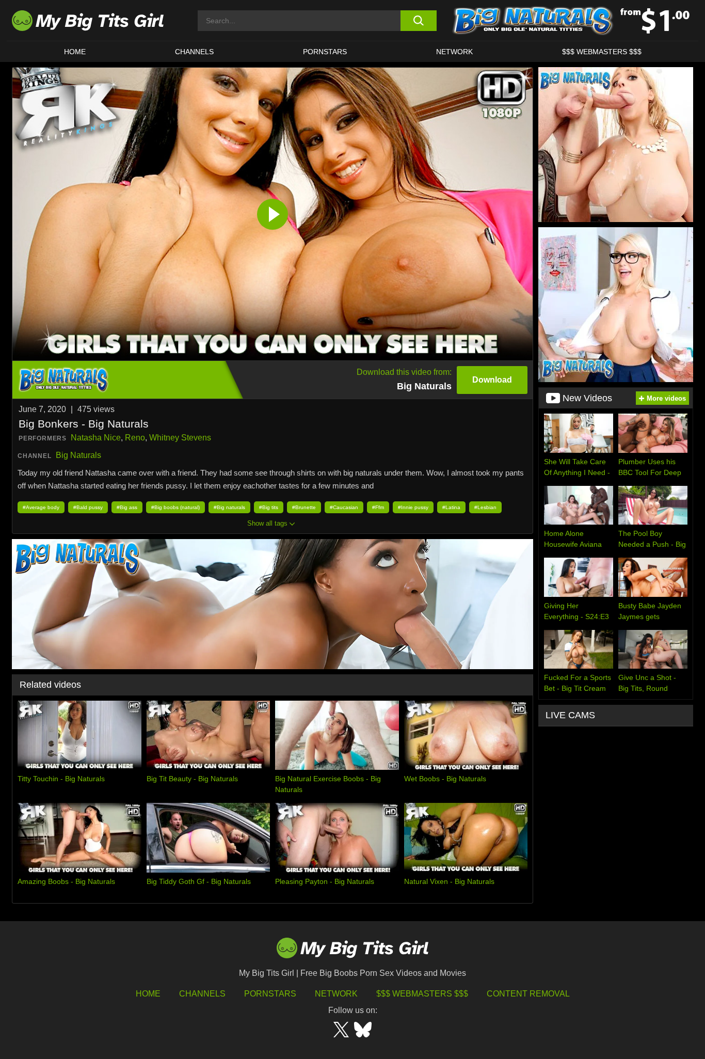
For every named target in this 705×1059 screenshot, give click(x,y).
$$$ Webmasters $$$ (422, 993)
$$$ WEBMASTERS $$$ (602, 52)
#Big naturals (229, 507)
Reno (135, 437)
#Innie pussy (413, 507)
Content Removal (528, 993)
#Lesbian (485, 507)
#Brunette (304, 507)
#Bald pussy (88, 507)
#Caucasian (344, 507)
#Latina (451, 507)
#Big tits (268, 507)
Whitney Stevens (180, 437)
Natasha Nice (96, 437)
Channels (202, 993)
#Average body (41, 507)
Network (454, 52)
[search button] (418, 20)
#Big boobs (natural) (175, 507)
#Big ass (127, 507)
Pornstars (325, 52)
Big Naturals (78, 455)
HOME (75, 52)
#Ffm (378, 507)
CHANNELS (194, 52)
